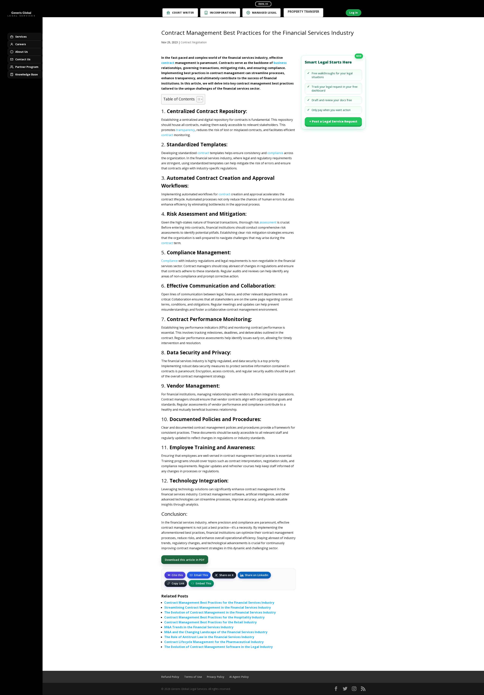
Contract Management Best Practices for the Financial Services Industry (219, 602)
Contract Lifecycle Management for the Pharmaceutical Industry (214, 642)
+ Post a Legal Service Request (333, 121)
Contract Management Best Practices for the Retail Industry (210, 622)
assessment (268, 222)
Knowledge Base (26, 74)
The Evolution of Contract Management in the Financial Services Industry (220, 612)
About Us (21, 52)
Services (21, 36)
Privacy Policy (215, 677)
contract (167, 63)
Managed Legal (264, 12)
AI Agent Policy (239, 677)
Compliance (169, 261)
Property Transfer (303, 12)
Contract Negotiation (194, 42)
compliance (275, 153)
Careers (20, 44)
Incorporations (223, 12)
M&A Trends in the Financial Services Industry (198, 627)
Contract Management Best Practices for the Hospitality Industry (214, 617)
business (280, 63)
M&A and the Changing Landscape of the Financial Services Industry (215, 632)
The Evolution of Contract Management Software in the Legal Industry (218, 647)
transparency (185, 130)
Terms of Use (193, 677)
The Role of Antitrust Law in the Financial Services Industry (209, 637)
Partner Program (26, 67)
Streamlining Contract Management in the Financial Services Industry (217, 607)
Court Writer (183, 12)
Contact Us (22, 59)
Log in (353, 12)
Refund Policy (170, 677)
